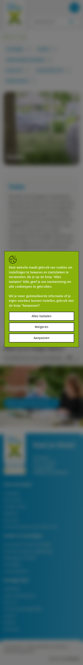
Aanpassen (41, 338)
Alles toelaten (41, 316)
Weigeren (41, 327)
